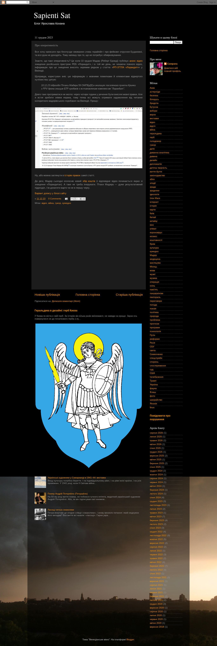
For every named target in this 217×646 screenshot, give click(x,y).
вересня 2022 (157, 543)
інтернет (154, 202)
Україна (154, 384)
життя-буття (156, 171)
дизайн (153, 160)
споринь (154, 362)
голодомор (155, 141)
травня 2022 (156, 558)
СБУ (152, 346)
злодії (153, 183)
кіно (152, 225)
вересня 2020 (157, 608)
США (152, 373)
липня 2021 (156, 589)
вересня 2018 (157, 627)
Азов (152, 88)
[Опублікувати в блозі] (75, 199)
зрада (153, 187)
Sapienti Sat (52, 15)
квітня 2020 (156, 623)
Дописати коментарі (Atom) (66, 301)
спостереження (158, 365)
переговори (156, 301)
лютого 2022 (156, 570)
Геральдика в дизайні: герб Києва (56, 310)
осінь (152, 286)
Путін (152, 335)
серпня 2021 (156, 585)
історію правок (72, 175)
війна (51, 203)
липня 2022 (156, 551)
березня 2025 (157, 463)
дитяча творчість (158, 168)
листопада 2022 (158, 535)
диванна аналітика (159, 152)
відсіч (152, 126)
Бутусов (154, 107)
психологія (155, 331)
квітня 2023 (156, 516)
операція (154, 282)
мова (152, 270)
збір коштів (89, 181)
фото (152, 396)
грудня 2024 (156, 471)
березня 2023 (157, 520)
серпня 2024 (156, 478)
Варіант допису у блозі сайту (50, 193)
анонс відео (135, 61)
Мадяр (153, 255)
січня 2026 (155, 448)
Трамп (153, 381)
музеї (152, 274)
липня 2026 (156, 436)
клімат (153, 229)
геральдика (156, 133)
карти (153, 209)
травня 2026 (156, 440)
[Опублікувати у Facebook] (81, 199)
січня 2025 (155, 467)
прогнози (154, 324)
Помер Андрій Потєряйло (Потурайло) (68, 494)
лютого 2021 (156, 600)
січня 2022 (155, 573)
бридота (154, 103)
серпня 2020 (156, 611)
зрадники (154, 190)
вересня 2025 (157, 456)
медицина (155, 259)
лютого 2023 (156, 524)
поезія (153, 308)
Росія (152, 343)
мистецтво (155, 263)
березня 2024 (157, 490)
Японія (153, 403)
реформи (155, 339)
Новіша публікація (47, 294)
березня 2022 (157, 566)
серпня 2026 (156, 433)
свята (153, 350)
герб (152, 137)
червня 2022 (156, 554)
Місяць (153, 266)
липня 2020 (156, 615)
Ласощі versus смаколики (61, 510)
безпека (154, 95)
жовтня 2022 (156, 539)
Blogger (130, 639)
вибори (153, 111)
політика (154, 312)
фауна (153, 388)
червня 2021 (156, 592)
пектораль (155, 297)
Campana (172, 64)
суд (151, 369)
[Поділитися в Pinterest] (84, 199)
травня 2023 (156, 513)
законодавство (157, 175)
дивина (153, 156)
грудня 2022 (156, 531)
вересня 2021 (157, 581)
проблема (155, 320)
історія (153, 206)
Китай (153, 217)
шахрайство (156, 400)
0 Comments (54, 198)
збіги (152, 179)
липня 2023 (156, 509)
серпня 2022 (156, 547)
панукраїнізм (156, 293)
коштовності (156, 240)
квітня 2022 (156, 562)
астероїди (155, 92)
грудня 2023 (156, 501)
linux (152, 407)
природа (154, 316)
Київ (152, 213)
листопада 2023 (158, 505)
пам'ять (154, 289)
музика (153, 278)
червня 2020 (156, 619)
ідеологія (154, 194)
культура (154, 248)
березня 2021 (157, 596)
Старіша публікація (129, 294)
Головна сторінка (88, 294)
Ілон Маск (155, 198)
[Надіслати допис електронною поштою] (66, 198)
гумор (58, 203)
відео (44, 203)
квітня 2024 (156, 486)
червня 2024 (156, 482)
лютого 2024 (156, 494)
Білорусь (154, 99)
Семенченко (156, 354)
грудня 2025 (156, 452)
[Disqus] (88, 246)
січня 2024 (155, 497)
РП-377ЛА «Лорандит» (126, 67)
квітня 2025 (156, 459)
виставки (154, 118)
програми (155, 327)
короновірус (156, 232)
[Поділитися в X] (78, 199)
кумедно (66, 203)
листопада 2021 (158, 577)
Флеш (153, 392)
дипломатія (156, 164)
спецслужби (156, 358)
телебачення (156, 377)
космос (153, 236)
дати (152, 149)
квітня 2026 (156, 444)
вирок (153, 114)
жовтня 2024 (156, 474)
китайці (153, 221)
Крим (152, 244)
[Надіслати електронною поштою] (72, 199)
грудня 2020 (156, 604)
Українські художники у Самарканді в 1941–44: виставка (77, 477)
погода (153, 305)
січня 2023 (155, 528)
